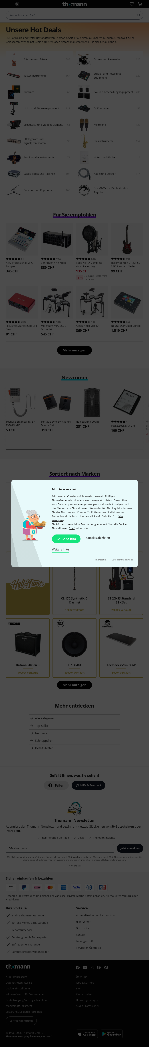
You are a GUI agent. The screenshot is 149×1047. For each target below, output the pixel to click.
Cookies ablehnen (98, 538)
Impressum (101, 559)
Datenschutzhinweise (123, 559)
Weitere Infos (60, 549)
